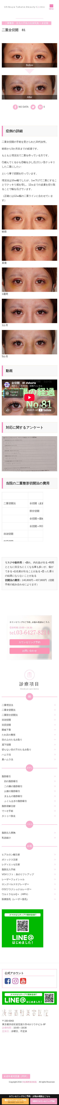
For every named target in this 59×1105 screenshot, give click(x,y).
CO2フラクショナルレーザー (16, 889)
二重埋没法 (7, 705)
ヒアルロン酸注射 (11, 854)
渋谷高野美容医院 (29, 1082)
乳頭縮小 (6, 837)
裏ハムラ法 (7, 759)
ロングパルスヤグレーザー (15, 884)
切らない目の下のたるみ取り (16, 749)
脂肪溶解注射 (8, 806)
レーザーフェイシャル (13, 879)
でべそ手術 (7, 811)
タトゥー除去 (8, 816)
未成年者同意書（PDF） (16, 1076)
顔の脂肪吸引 (11, 781)
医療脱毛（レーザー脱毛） (15, 899)
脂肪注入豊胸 (8, 832)
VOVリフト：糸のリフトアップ (18, 874)
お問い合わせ (29, 650)
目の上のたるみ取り (12, 739)
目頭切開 (6, 719)
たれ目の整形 (8, 734)
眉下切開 (6, 744)
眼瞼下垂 (6, 729)
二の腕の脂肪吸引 (13, 786)
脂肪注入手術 (8, 869)
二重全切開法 (8, 710)
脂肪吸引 (6, 776)
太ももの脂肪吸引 (13, 796)
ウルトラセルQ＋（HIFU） (15, 894)
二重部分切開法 (10, 715)
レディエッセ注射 (11, 864)
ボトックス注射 (10, 859)
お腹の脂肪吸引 (12, 791)
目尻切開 (6, 725)
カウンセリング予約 (29, 642)
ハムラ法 (6, 754)
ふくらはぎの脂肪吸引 (15, 801)
